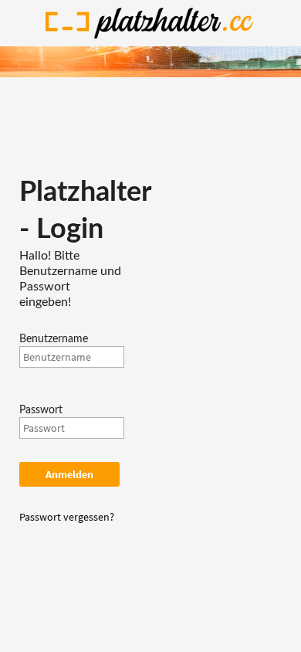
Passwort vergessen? (66, 517)
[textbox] (71, 357)
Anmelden (69, 474)
